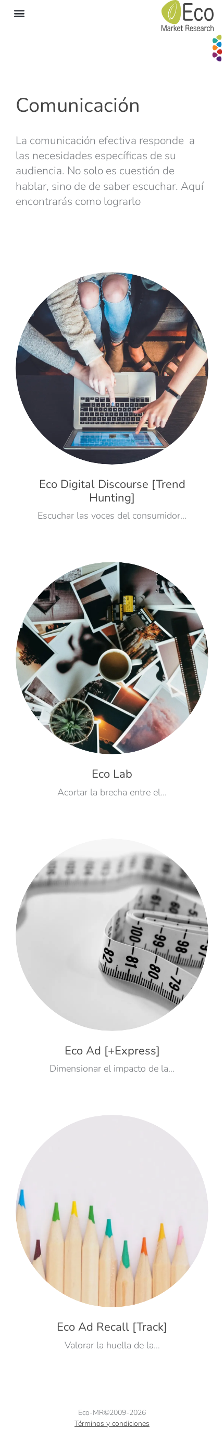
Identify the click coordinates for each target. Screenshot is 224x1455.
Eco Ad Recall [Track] (112, 1327)
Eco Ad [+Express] (112, 1051)
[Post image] (112, 368)
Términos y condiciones (112, 1423)
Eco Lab (112, 774)
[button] (19, 13)
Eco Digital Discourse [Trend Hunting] (112, 491)
